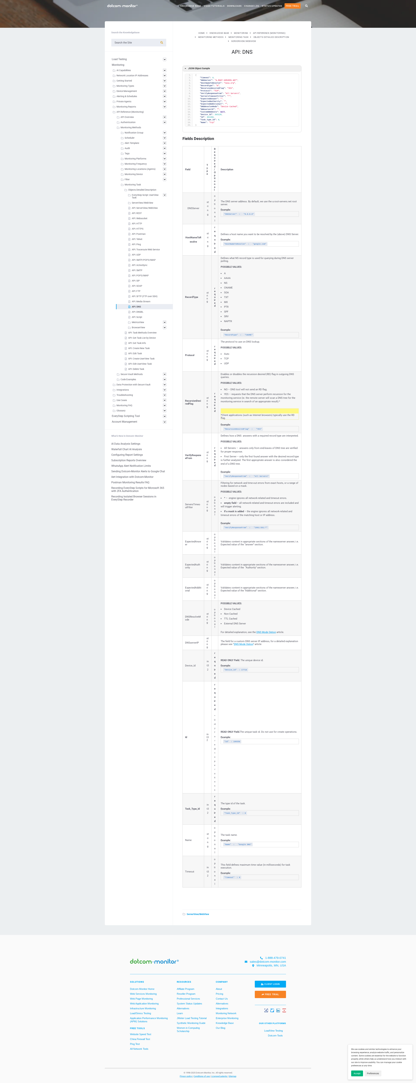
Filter (127, 179)
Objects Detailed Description (142, 189)
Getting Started (124, 80)
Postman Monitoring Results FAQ (130, 482)
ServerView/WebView (198, 914)
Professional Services (188, 998)
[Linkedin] (278, 1010)
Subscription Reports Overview (128, 460)
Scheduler (130, 138)
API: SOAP (137, 286)
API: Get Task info (137, 343)
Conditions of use (202, 1076)
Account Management (124, 421)
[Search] (161, 42)
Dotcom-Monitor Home (142, 988)
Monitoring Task (133, 184)
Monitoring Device (134, 174)
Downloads (234, 6)
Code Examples (128, 379)
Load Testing (119, 59)
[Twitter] (272, 1010)
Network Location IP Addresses (132, 75)
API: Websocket (139, 218)
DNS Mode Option (266, 632)
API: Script (137, 317)
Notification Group (134, 132)
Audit (127, 148)
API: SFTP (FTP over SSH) (144, 296)
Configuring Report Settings (127, 454)
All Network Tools (139, 1048)
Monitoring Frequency (136, 164)
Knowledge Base (190, 6)
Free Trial (292, 6)
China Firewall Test (140, 1039)
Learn (180, 1013)
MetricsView (138, 322)
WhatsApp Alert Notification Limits (131, 465)
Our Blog (220, 1027)
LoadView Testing (273, 1030)
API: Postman (139, 234)
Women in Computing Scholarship (188, 1029)
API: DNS (136, 306)
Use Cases (122, 400)
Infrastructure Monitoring (143, 1008)
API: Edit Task (135, 353)
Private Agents (124, 101)
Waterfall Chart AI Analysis (126, 449)
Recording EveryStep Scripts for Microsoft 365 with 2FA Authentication (137, 489)
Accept (357, 1073)
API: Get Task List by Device (142, 338)
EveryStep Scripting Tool (126, 416)
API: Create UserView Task (141, 358)
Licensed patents (219, 1076)
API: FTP (136, 291)
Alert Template (132, 143)
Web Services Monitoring (143, 993)
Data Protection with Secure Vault (133, 384)
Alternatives (183, 1008)
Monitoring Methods (131, 127)
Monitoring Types (125, 86)
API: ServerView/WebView (145, 208)
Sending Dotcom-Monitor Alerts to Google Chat (138, 471)
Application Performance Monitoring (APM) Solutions (149, 1020)
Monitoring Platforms (135, 158)
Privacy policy (186, 1076)
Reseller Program (186, 993)
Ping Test (135, 1043)
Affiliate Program (185, 988)
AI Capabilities (124, 70)
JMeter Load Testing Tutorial (192, 1018)
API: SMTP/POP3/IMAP (144, 260)
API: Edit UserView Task (140, 364)
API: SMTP (137, 270)
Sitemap (232, 1076)
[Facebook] (266, 1010)
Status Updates (272, 6)
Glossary (121, 410)
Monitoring (118, 64)
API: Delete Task (136, 369)
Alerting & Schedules (127, 96)
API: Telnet (137, 239)
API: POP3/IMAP (140, 275)
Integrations (123, 389)
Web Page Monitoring (141, 998)
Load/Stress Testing (140, 1013)
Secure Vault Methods (132, 374)
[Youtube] (284, 1010)
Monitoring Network (226, 1013)
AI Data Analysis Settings (125, 443)
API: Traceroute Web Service (146, 249)
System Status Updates (189, 1003)
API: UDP (136, 254)
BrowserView (138, 327)
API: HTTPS (137, 228)
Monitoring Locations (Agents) (140, 169)
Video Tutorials (214, 6)
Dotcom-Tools (275, 1035)
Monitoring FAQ (124, 405)
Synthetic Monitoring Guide (191, 1022)
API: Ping (136, 244)
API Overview (127, 117)
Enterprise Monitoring (227, 1018)
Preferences (373, 1073)
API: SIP (136, 280)
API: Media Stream (141, 301)
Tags (127, 153)
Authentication (128, 122)
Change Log (251, 6)
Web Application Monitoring (144, 1003)
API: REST (137, 213)
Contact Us (222, 998)
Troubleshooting (125, 395)
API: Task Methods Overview (142, 332)
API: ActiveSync (139, 265)
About (219, 988)
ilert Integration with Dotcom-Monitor (132, 476)
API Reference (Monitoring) (130, 112)
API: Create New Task (139, 348)
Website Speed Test (140, 1034)
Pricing (219, 993)
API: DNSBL (137, 312)
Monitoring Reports (126, 106)
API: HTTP (137, 223)
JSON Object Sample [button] (199, 68)
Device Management (127, 91)
